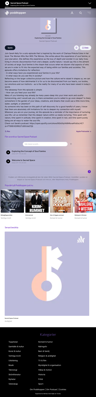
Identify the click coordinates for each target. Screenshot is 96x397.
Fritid (40, 379)
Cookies (62, 389)
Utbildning (13, 360)
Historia (41, 374)
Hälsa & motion (45, 370)
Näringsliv (42, 346)
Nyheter (12, 379)
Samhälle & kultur (16, 346)
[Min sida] (72, 13)
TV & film (42, 360)
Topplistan (13, 342)
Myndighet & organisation (49, 365)
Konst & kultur (15, 351)
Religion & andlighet (47, 356)
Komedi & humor (45, 342)
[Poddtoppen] (15, 13)
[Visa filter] (71, 144)
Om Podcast (51, 389)
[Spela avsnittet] (8, 152)
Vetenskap (13, 384)
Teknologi (13, 370)
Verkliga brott (15, 356)
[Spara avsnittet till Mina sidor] (76, 47)
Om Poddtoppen (37, 389)
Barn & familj (43, 351)
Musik (11, 365)
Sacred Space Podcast (48, 41)
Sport (40, 384)
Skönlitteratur (15, 374)
